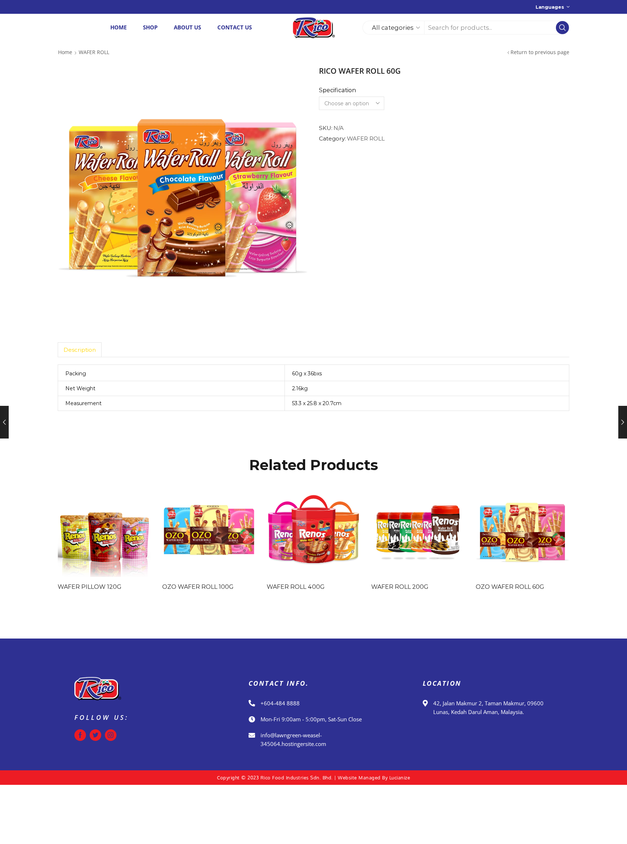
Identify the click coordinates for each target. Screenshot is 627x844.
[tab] (79, 349)
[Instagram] (110, 735)
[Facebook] (80, 735)
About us (187, 27)
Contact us (234, 27)
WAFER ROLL (94, 52)
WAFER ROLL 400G (296, 586)
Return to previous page (540, 52)
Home (118, 27)
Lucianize (399, 777)
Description (79, 349)
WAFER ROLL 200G (400, 586)
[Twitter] (95, 735)
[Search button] (562, 27)
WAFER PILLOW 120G (90, 586)
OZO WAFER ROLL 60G (510, 586)
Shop (150, 27)
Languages (550, 7)
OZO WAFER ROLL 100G (198, 586)
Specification (337, 90)
